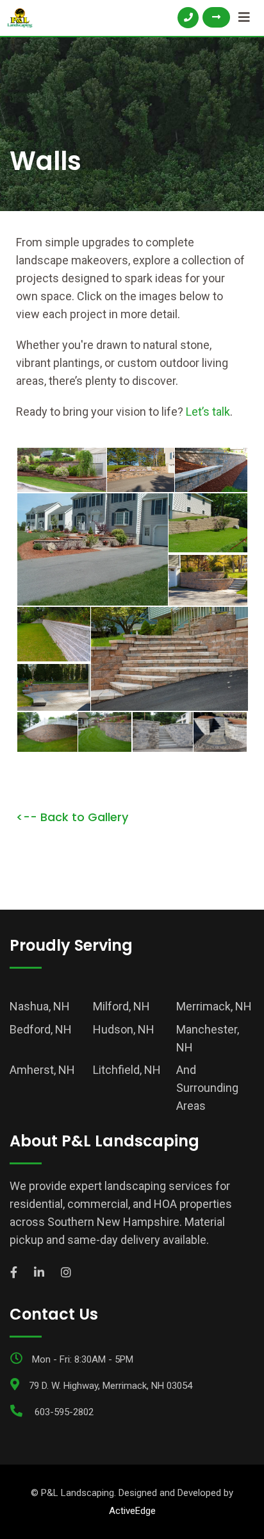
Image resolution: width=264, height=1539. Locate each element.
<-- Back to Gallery (72, 817)
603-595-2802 (64, 1412)
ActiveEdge (132, 1511)
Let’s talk (208, 411)
